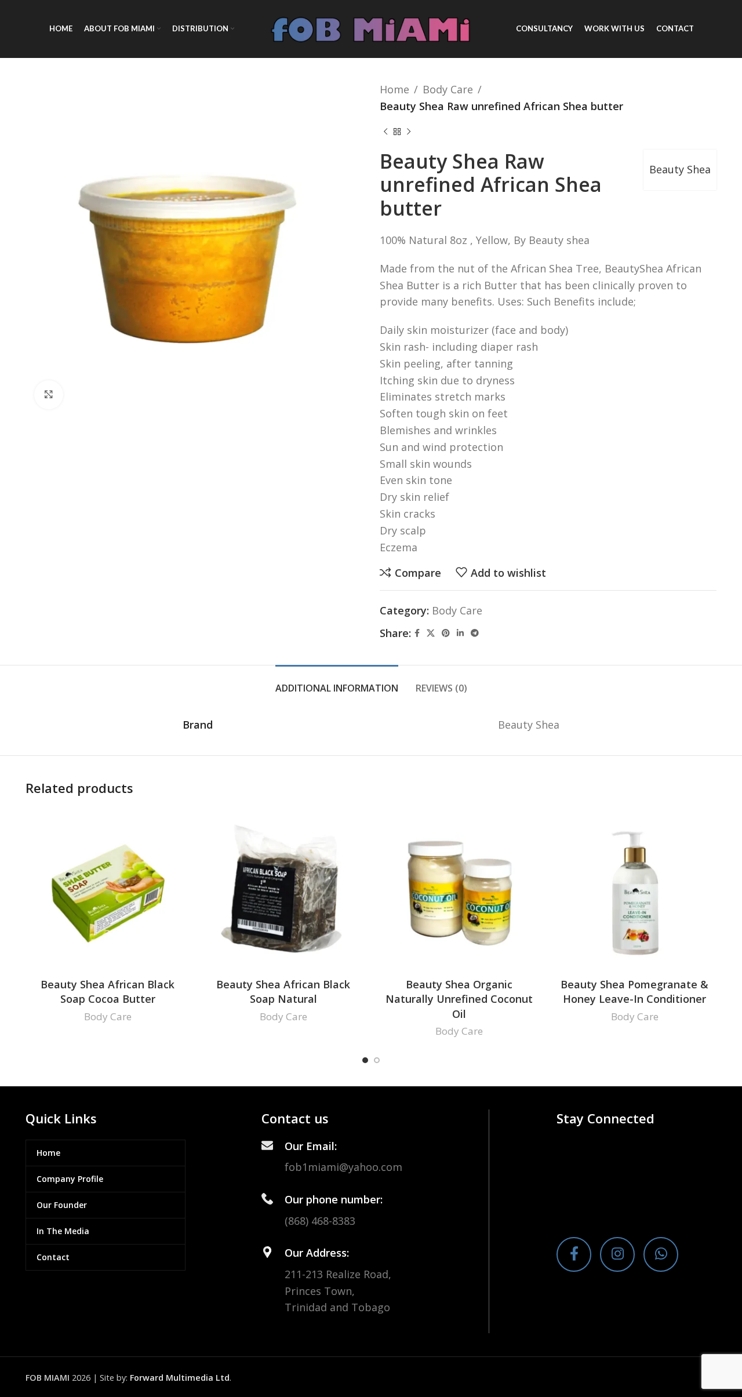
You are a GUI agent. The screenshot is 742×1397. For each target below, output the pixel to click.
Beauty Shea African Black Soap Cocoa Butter (107, 991)
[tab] (336, 682)
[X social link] (430, 633)
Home (394, 89)
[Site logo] (371, 28)
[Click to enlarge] (48, 394)
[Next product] (408, 132)
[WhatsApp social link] (660, 1254)
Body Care (448, 89)
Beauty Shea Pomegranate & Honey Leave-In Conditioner (634, 991)
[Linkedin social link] (460, 633)
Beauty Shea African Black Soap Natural (283, 991)
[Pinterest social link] (445, 633)
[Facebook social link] (417, 633)
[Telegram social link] (474, 633)
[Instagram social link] (617, 1254)
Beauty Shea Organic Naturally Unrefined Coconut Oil (459, 998)
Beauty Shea (680, 169)
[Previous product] (385, 132)
